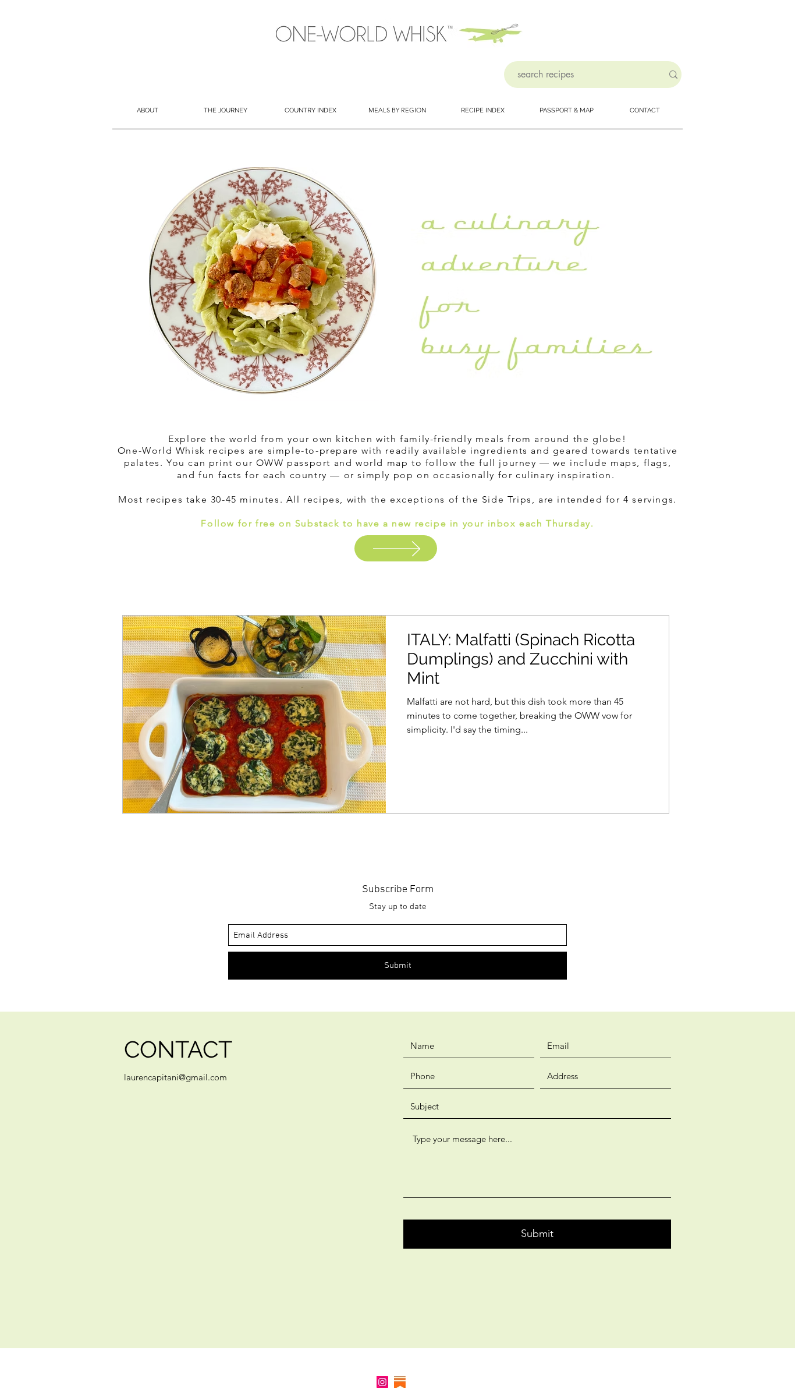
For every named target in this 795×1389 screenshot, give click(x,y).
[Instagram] (382, 1382)
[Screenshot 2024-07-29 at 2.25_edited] (400, 1382)
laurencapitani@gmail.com (175, 1077)
